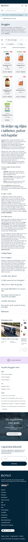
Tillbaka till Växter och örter (9, 18)
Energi (24, 40)
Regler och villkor (5, 536)
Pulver (21, 44)
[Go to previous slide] (20, 349)
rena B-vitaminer (11, 162)
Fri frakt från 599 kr (15, 1)
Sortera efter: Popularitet (18, 47)
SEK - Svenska (7, 530)
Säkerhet (21, 536)
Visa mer (5, 409)
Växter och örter (5, 249)
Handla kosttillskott (13, 434)
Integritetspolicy (14, 536)
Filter (4, 47)
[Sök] (25, 10)
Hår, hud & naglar (12, 40)
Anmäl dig (14, 463)
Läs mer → (7, 33)
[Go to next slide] (25, 349)
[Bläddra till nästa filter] (26, 40)
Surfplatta (11, 44)
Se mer (20, 15)
